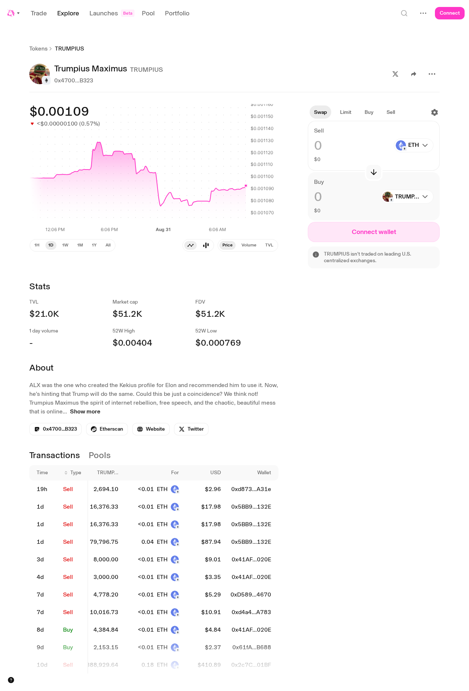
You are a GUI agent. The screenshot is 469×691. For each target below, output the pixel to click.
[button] (13, 13)
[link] (107, 429)
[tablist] (248, 245)
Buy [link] (68, 629)
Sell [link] (68, 489)
